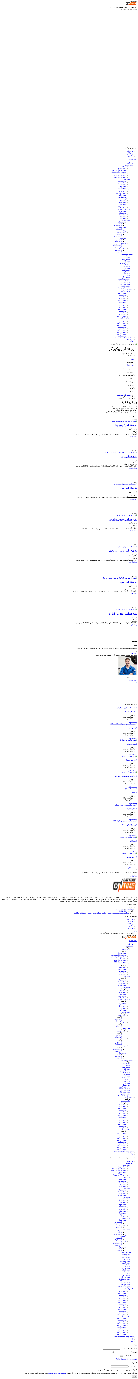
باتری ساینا (126, 273)
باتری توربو (122, 211)
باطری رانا (126, 277)
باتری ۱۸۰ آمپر (121, 327)
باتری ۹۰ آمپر (122, 312)
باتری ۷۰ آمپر (122, 304)
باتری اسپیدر (122, 181)
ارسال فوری (133, 653)
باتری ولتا (123, 218)
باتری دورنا (122, 248)
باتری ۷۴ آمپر (122, 307)
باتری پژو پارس (125, 263)
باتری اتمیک (122, 173)
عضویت (134, 1376)
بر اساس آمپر (129, 289)
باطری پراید (126, 255)
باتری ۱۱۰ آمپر (121, 320)
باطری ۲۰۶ (126, 257)
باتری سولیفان (117, 245)
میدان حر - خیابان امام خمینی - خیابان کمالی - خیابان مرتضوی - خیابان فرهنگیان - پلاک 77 (101, 913)
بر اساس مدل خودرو (127, 254)
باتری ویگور (118, 247)
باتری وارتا (119, 229)
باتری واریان (122, 188)
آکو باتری (123, 238)
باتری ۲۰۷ (127, 268)
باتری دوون (122, 204)
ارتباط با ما (130, 339)
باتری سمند (130, 155)
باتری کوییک (126, 271)
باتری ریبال (122, 207)
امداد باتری (130, 163)
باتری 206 (130, 153)
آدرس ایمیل (133, 1366)
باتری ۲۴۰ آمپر (121, 336)
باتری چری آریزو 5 (124, 279)
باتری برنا (127, 190)
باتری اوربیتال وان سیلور (118, 172)
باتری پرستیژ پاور (120, 193)
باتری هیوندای (118, 225)
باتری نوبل (119, 252)
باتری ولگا (123, 216)
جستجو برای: (129, 1157)
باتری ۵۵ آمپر (122, 298)
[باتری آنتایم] (131, 5)
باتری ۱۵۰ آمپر (121, 323)
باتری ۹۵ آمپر (122, 314)
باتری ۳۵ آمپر (122, 293)
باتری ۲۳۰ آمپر (121, 334)
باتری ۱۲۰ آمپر (121, 321)
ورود (121, 1355)
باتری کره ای (122, 222)
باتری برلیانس (125, 286)
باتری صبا (127, 179)
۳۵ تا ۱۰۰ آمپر (125, 291)
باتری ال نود (126, 264)
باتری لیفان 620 (125, 282)
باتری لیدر (119, 234)
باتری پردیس (122, 182)
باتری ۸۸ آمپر (122, 311)
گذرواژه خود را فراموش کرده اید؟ (126, 1359)
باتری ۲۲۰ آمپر (121, 330)
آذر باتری (123, 243)
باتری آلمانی (122, 227)
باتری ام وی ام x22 (131, 808)
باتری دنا (127, 275)
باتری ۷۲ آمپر (122, 305)
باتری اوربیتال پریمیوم (119, 175)
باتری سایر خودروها (124, 287)
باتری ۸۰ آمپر (122, 309)
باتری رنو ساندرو (132, 857)
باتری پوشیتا (118, 250)
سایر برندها (126, 230)
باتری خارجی (126, 220)
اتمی (132, 359)
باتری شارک (122, 214)
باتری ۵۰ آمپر (122, 296)
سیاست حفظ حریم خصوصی (57, 1373)
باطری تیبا (126, 266)
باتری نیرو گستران (124, 209)
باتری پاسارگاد (121, 232)
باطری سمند (126, 259)
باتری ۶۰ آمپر (122, 300)
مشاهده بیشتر (133, 722)
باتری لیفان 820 (125, 284)
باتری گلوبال (122, 197)
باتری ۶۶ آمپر (122, 302)
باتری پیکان (133, 841)
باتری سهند (122, 184)
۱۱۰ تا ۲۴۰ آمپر (125, 318)
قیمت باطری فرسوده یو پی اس (123, 337)
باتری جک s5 (126, 270)
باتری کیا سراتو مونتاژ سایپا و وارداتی (126, 776)
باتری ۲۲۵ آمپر (121, 332)
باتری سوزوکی (121, 168)
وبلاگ (131, 341)
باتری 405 (130, 156)
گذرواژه (134, 1352)
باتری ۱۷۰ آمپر (121, 325)
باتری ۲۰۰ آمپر (121, 328)
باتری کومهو (122, 206)
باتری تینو (119, 239)
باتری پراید (130, 151)
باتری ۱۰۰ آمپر (121, 316)
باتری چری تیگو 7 (124, 280)
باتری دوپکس (122, 202)
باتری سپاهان (126, 166)
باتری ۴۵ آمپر (122, 295)
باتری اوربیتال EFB (120, 177)
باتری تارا (134, 792)
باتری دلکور (118, 223)
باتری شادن (122, 200)
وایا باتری (127, 198)
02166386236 (129, 909)
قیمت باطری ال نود (131, 711)
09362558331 (133, 680)
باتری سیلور (122, 213)
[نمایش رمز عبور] (112, 1352)
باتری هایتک (122, 186)
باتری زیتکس (122, 195)
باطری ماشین (129, 165)
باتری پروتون (118, 236)
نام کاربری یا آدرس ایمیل (129, 1348)
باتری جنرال (122, 191)
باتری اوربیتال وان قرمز (118, 170)
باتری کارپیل (118, 241)
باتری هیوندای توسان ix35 (129, 824)
